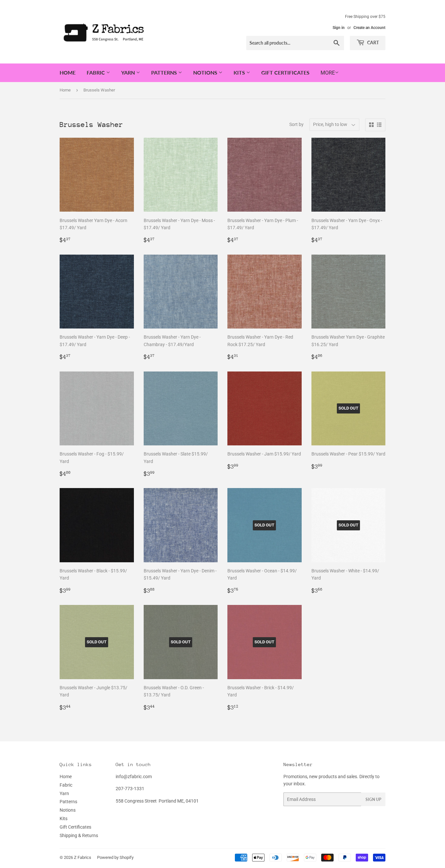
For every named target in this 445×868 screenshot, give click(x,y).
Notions (206, 72)
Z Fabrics (82, 857)
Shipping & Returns (79, 835)
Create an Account (369, 27)
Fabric (96, 72)
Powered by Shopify (115, 857)
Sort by (296, 124)
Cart (372, 42)
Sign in (339, 27)
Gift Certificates (285, 72)
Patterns (164, 72)
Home (68, 72)
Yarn (128, 72)
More (328, 73)
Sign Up (373, 799)
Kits (240, 72)
